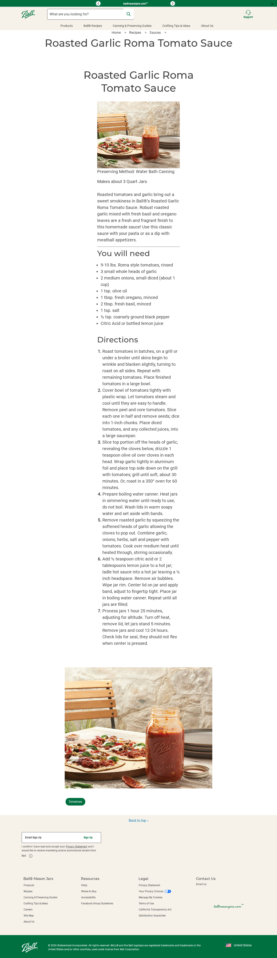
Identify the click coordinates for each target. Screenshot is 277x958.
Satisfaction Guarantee (152, 915)
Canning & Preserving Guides (132, 25)
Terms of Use (146, 903)
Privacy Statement (76, 846)
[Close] (274, 3)
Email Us (201, 884)
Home (117, 32)
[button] (59, 3)
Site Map (29, 915)
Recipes (135, 32)
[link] (31, 856)
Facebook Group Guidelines (97, 903)
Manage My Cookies (150, 897)
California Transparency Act (155, 909)
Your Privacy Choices (151, 891)
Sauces (156, 32)
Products (66, 25)
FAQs (84, 885)
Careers (28, 909)
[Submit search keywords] (128, 14)
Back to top (138, 820)
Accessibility (88, 897)
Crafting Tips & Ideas (176, 25)
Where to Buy (89, 891)
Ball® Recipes (93, 25)
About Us (207, 25)
